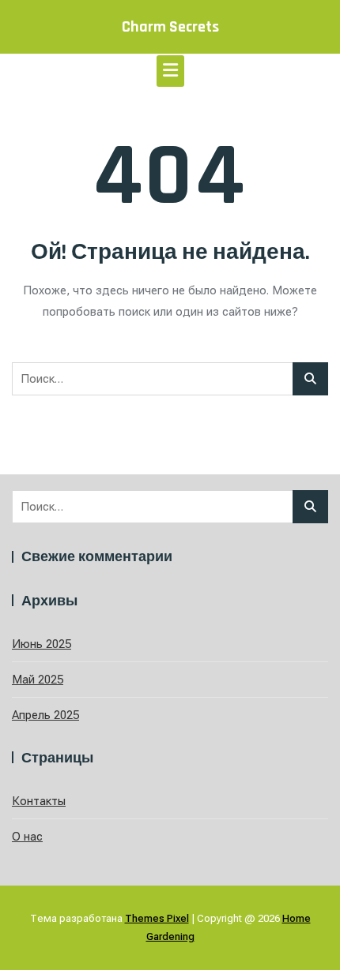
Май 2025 (37, 679)
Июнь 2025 (41, 644)
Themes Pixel (157, 918)
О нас (27, 837)
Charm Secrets (170, 27)
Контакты (39, 801)
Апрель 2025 (45, 715)
